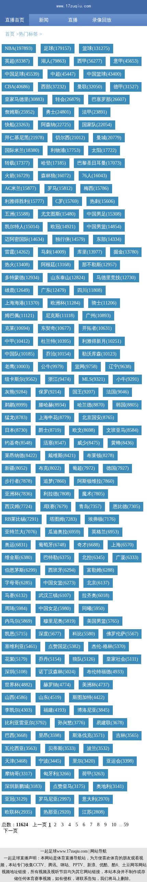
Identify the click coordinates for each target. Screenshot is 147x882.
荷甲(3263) (93, 773)
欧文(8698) (83, 430)
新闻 (44, 20)
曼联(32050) (89, 86)
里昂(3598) (50, 735)
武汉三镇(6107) (55, 595)
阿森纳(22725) (56, 124)
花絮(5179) (16, 659)
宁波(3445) (50, 761)
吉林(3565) (127, 735)
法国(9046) (117, 391)
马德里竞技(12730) (116, 277)
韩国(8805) (127, 404)
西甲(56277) (89, 61)
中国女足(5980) (55, 608)
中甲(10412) (17, 341)
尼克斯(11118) (60, 315)
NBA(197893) (18, 48)
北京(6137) (98, 582)
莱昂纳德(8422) (21, 455)
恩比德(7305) (126, 506)
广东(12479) (53, 290)
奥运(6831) (16, 544)
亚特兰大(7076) (21, 531)
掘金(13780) (125, 252)
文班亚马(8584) (122, 430)
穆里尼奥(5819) (59, 621)
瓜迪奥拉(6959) (64, 531)
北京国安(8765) (98, 417)
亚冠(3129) (16, 799)
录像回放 (101, 20)
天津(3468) (16, 761)
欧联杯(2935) (18, 812)
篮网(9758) (86, 366)
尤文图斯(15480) (58, 214)
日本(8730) (16, 430)
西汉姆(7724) (18, 506)
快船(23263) (17, 124)
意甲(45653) (125, 61)
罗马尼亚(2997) (55, 799)
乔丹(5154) (50, 659)
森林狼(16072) (56, 175)
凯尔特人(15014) (22, 226)
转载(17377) (17, 163)
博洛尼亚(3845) (93, 710)
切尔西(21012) (70, 137)
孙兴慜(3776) (71, 722)
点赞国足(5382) (64, 646)
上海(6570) (122, 544)
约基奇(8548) (18, 442)
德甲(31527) (125, 86)
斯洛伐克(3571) (88, 735)
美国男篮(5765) (103, 621)
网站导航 (98, 851)
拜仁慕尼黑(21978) (24, 137)
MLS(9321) (93, 379)
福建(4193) (54, 710)
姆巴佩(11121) (19, 315)
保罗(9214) (50, 391)
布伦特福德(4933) (105, 671)
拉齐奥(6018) (95, 595)
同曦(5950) (93, 608)
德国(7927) (117, 468)
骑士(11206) (104, 303)
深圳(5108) (16, 671)
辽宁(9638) (120, 366)
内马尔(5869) (18, 621)
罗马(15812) (60, 188)
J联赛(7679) (55, 506)
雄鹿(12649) (17, 290)
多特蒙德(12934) (22, 277)
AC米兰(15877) (20, 188)
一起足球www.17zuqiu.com (64, 851)
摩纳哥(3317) (18, 773)
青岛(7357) (90, 506)
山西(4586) (16, 697)
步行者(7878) (18, 481)
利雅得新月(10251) (101, 341)
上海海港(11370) (22, 303)
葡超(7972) (83, 468)
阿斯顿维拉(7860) (95, 481)
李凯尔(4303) (18, 710)
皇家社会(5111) (122, 659)
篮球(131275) (96, 48)
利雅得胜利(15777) (24, 201)
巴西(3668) (16, 735)
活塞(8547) (54, 442)
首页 (10, 34)
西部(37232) (53, 86)
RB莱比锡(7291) (21, 519)
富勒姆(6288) (100, 570)
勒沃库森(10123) (99, 353)
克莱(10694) (17, 328)
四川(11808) (89, 290)
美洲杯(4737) (95, 684)
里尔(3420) (83, 761)
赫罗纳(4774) (57, 684)
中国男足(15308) (104, 214)
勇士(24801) (58, 112)
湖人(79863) (53, 61)
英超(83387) (17, 61)
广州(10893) (98, 315)
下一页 (10, 830)
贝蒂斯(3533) (62, 748)
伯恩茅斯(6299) (21, 570)
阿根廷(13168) (56, 264)
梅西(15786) (96, 188)
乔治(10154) (58, 353)
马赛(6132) (16, 595)
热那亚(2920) (57, 812)
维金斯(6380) (18, 557)
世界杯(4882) (18, 684)
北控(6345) (93, 557)
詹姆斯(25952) (20, 112)
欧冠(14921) (63, 226)
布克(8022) (50, 468)
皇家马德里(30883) (24, 99)
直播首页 (14, 20)
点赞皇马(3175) (69, 786)
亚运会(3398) (120, 761)
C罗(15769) (67, 201)
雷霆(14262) (17, 252)
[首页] (73, 7)
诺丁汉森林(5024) (57, 671)
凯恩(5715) (16, 633)
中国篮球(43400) (104, 74)
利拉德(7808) (57, 493)
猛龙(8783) (16, 417)
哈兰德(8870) (91, 404)
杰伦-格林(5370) (108, 646)
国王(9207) (83, 391)
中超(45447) (63, 74)
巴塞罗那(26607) (109, 99)
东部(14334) (108, 239)
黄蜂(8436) (122, 442)
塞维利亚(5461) (21, 646)
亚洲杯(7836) (18, 493)
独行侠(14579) (70, 239)
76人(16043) (94, 175)
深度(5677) (50, 633)
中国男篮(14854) (104, 226)
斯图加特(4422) (88, 697)
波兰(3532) (98, 748)
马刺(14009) (53, 252)
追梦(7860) (54, 481)
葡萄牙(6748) (52, 544)
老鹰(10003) (17, 366)
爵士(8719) (50, 430)
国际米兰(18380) (22, 150)
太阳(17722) (104, 150)
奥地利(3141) (110, 786)
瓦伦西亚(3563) (21, 748)
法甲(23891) (94, 112)
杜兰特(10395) (56, 341)
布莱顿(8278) (100, 455)
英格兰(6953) (105, 531)
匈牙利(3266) (57, 773)
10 (113, 824)
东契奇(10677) (56, 328)
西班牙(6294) (62, 570)
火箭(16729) (17, 175)
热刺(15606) (102, 201)
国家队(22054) (97, 124)
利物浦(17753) (65, 150)
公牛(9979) (52, 366)
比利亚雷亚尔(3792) (25, 722)
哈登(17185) (53, 163)
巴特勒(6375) (57, 557)
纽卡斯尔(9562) (21, 379)
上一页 (39, 824)
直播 (73, 20)
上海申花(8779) (55, 417)
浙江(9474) (59, 379)
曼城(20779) (108, 137)
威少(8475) (88, 442)
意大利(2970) (95, 799)
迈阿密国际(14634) (24, 239)
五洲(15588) (17, 214)
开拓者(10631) (97, 328)
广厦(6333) (127, 557)
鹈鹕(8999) (16, 404)
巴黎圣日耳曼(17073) (99, 163)
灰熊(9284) (16, 391)
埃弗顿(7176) (102, 519)
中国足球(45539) (22, 74)
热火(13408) (17, 264)
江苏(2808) (93, 812)
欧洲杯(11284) (65, 303)
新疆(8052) (16, 468)
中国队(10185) (20, 353)
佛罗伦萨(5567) (122, 633)
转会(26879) (67, 99)
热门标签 (28, 34)
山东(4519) (50, 697)
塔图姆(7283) (63, 519)
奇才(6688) (88, 544)
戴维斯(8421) (62, 455)
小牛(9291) (127, 379)
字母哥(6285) (18, 582)
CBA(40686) (17, 86)
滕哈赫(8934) (52, 404)
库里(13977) (89, 252)
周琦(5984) (16, 608)
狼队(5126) (83, 659)
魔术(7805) (93, 493)
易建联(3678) (110, 722)
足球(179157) (57, 48)
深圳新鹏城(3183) (23, 786)
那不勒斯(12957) (99, 264)
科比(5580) (83, 633)
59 (126, 824)
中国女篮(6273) (59, 582)
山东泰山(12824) (68, 277)
